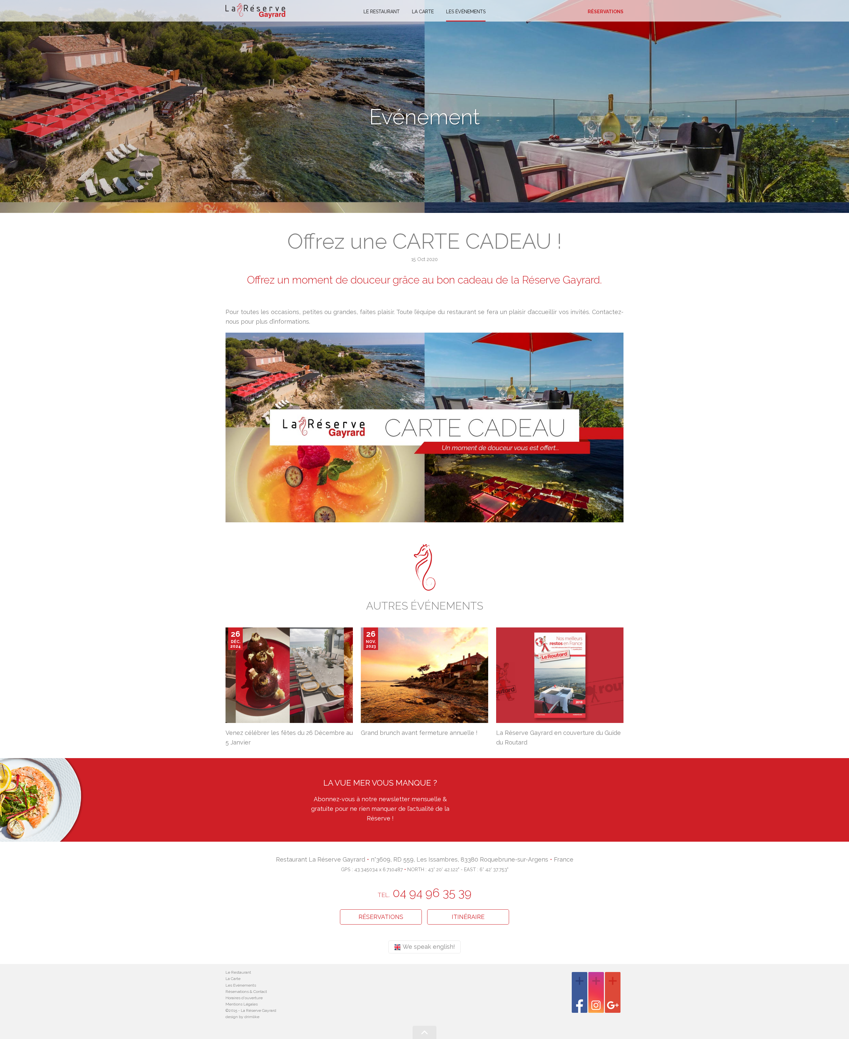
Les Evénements (241, 985)
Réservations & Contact (246, 991)
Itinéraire (468, 916)
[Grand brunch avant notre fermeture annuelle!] (424, 674)
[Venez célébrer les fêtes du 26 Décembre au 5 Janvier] (289, 674)
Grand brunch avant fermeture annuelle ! (419, 732)
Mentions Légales (242, 1004)
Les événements (466, 11)
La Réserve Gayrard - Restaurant (255, 10)
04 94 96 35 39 (425, 893)
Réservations (605, 11)
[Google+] (612, 992)
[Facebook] (579, 992)
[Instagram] (596, 992)
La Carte (233, 978)
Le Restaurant (238, 972)
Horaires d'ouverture (244, 998)
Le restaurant (381, 11)
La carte (423, 11)
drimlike (251, 1016)
